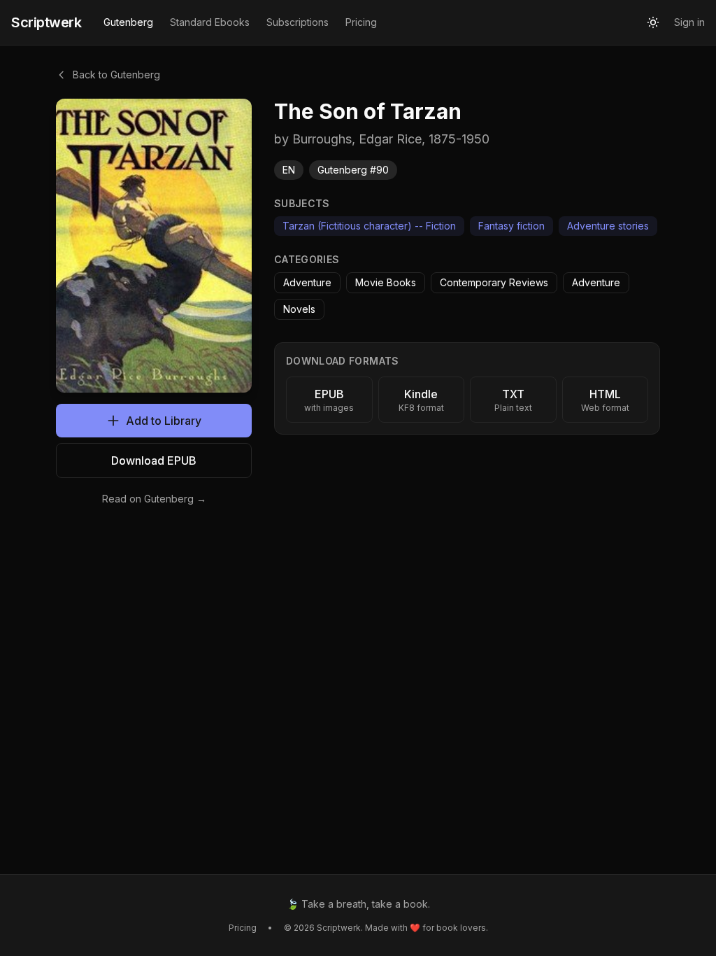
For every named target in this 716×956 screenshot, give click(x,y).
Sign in (689, 22)
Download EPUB (153, 461)
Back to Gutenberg (116, 74)
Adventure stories (608, 226)
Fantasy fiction (511, 226)
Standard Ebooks (210, 22)
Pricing (361, 22)
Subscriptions (297, 22)
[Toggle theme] (653, 22)
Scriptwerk (46, 22)
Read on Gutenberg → (154, 499)
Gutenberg (128, 22)
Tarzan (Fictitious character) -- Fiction (369, 226)
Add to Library (163, 421)
